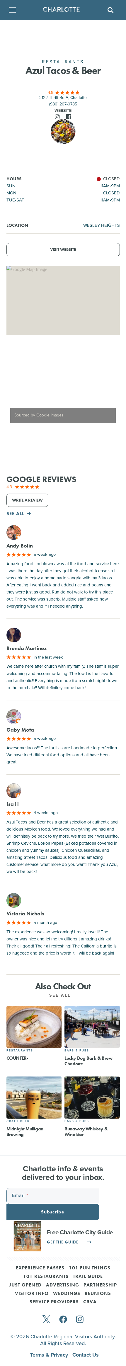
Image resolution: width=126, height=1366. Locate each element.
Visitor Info (32, 1293)
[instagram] (80, 1319)
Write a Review (27, 500)
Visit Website (63, 249)
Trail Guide (88, 1276)
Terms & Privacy (49, 1355)
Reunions (98, 1293)
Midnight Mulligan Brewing (24, 1131)
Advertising (62, 1285)
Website (63, 111)
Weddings (66, 1293)
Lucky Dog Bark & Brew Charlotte (88, 1061)
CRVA (90, 1302)
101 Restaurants (46, 1276)
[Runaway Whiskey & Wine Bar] (92, 1097)
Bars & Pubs (76, 1050)
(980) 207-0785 (63, 104)
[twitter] (46, 1319)
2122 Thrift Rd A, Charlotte (63, 98)
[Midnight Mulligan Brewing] (34, 1097)
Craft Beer (18, 1121)
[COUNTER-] (34, 1027)
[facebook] (63, 1319)
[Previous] (15, 384)
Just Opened (25, 1285)
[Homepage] (61, 10)
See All (61, 995)
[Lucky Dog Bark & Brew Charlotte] (92, 1027)
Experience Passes (40, 1268)
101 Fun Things (89, 1268)
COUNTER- (17, 1058)
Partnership (100, 1285)
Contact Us (85, 1355)
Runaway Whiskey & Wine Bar (86, 1131)
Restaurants (19, 1050)
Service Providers (54, 1302)
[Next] (110, 384)
